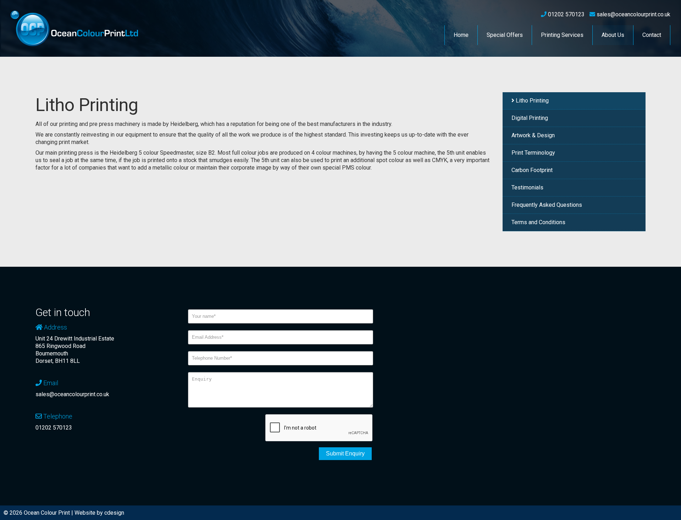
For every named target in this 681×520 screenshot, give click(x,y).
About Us (613, 35)
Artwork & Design (533, 135)
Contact (651, 35)
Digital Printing (529, 118)
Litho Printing (532, 100)
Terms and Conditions (538, 222)
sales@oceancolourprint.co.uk (72, 394)
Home (461, 35)
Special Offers (505, 35)
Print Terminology (533, 152)
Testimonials (527, 187)
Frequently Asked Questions (546, 204)
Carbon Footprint (532, 170)
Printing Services (562, 35)
